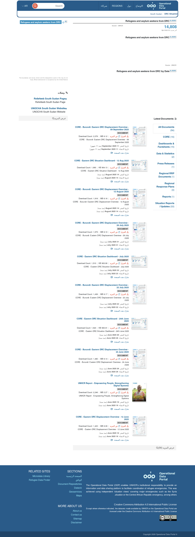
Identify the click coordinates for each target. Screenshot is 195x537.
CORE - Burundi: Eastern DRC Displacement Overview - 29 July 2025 (102, 224)
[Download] (139, 135)
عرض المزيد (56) (166, 447)
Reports (168, 196)
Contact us (76, 514)
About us (77, 510)
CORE (168, 136)
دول (129, 5)
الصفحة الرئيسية (74, 476)
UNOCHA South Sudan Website (48, 108)
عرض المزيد (60, 118)
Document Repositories (70, 483)
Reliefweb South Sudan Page (49, 98)
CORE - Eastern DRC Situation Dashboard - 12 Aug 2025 (101, 160)
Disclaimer (76, 522)
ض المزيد (113, 136)
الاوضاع (139, 5)
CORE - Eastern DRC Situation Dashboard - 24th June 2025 (103, 319)
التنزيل (123, 136)
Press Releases (165, 165)
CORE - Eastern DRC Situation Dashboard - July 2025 (103, 256)
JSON (173, 21)
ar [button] (26, 5)
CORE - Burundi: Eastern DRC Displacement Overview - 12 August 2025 (102, 190)
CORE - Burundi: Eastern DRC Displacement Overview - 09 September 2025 (102, 128)
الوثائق (79, 480)
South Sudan (156, 13)
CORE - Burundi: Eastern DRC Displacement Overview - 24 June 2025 (102, 350)
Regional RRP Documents (166, 175)
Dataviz (78, 487)
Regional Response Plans (165, 186)
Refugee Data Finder (39, 480)
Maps (79, 495)
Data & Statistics (165, 155)
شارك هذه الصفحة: (121, 153)
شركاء (104, 5)
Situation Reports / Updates (164, 204)
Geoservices (75, 491)
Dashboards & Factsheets (166, 145)
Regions (117, 5)
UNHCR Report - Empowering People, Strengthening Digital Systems (103, 384)
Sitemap (77, 518)
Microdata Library (41, 476)
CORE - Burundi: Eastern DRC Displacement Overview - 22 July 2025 (102, 286)
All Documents (166, 128)
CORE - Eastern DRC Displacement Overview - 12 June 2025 (102, 418)
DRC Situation (171, 13)
